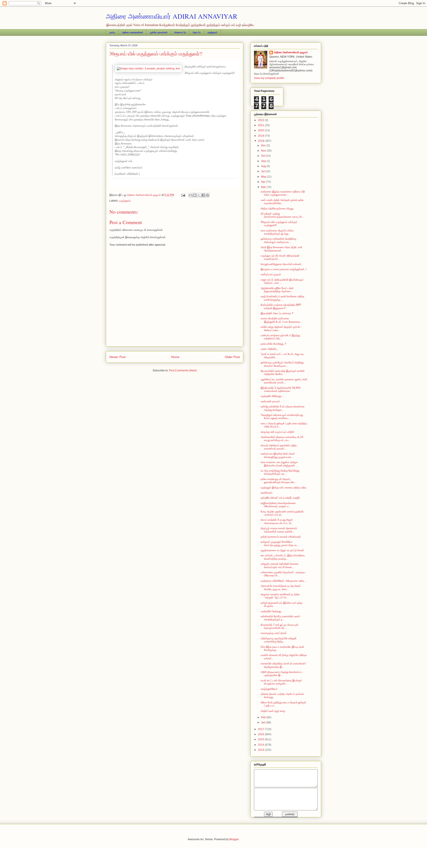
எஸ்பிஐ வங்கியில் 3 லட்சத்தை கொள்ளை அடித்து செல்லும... (283, 408)
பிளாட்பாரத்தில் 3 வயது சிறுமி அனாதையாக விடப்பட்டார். (277, 521)
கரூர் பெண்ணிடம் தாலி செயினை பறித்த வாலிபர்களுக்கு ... (282, 298)
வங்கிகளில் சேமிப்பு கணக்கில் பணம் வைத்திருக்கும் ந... (280, 618)
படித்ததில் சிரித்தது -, (272, 396)
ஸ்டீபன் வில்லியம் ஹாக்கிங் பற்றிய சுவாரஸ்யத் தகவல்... (279, 447)
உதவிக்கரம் (267, 492)
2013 (261, 749)
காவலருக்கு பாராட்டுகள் (274, 633)
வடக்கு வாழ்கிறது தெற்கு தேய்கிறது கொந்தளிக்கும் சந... (280, 472)
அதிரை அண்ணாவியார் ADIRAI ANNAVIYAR (171, 16)
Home (175, 357)
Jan (263, 722)
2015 (261, 739)
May (264, 176)
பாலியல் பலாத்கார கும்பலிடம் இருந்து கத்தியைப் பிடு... (280, 337)
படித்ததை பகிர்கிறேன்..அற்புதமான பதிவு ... (284, 580)
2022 (261, 120)
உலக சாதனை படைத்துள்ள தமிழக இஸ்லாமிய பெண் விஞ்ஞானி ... (279, 464)
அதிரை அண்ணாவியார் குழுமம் (291, 52)
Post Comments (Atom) (183, 370)
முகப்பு (112, 32)
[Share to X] (199, 195)
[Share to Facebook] (203, 195)
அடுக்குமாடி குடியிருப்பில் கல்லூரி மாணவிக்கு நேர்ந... (278, 640)
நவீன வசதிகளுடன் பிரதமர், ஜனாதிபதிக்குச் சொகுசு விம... (279, 481)
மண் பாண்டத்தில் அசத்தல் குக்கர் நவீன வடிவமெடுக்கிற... (282, 201)
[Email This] (190, 195)
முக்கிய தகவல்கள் (158, 32)
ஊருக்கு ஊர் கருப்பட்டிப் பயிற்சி (277, 431)
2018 (261, 140)
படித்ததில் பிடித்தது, (271, 611)
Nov (264, 150)
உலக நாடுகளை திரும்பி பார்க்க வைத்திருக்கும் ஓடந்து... (277, 232)
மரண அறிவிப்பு (269, 348)
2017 (261, 729)
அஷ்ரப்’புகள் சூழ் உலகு (273, 710)
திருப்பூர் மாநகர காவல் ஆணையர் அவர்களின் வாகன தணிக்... (279, 530)
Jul (263, 171)
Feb (263, 717)
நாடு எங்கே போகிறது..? (273, 343)
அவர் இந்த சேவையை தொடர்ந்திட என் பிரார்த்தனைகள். (281, 249)
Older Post (232, 357)
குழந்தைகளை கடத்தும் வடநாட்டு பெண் (282, 550)
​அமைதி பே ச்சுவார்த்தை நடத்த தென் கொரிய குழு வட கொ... (281, 587)
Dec (264, 145)
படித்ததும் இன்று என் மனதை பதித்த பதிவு (283, 487)
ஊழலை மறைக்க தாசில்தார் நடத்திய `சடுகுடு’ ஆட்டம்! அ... (280, 596)
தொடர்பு (197, 32)
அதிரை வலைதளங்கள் (132, 32)
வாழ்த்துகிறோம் (269, 688)
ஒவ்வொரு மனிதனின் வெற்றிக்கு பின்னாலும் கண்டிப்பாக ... (278, 240)
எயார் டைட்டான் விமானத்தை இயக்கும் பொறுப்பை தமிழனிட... (281, 682)
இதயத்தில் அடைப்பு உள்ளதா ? (277, 313)
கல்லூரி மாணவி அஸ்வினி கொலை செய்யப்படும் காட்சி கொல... (279, 565)
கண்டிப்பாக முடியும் (271, 274)
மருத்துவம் (212, 32)
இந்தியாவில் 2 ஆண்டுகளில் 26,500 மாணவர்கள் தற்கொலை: (280, 389)
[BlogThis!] (195, 195)
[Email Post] (183, 194)
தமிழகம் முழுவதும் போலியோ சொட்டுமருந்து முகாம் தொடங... (280, 543)
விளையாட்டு (180, 32)
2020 (261, 130)
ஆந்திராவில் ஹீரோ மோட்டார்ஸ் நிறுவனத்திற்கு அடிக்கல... (277, 290)
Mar (263, 187)
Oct (263, 155)
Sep (264, 161)
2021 (261, 125)
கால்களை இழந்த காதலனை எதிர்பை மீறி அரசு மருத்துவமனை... (283, 193)
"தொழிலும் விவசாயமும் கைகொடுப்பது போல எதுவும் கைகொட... (282, 416)
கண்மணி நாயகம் (270, 401)
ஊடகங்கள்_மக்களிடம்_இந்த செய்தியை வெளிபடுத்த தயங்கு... (283, 557)
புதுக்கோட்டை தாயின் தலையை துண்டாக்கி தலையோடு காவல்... (284, 381)
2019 (261, 135)
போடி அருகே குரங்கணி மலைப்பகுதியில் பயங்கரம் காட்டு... (282, 513)
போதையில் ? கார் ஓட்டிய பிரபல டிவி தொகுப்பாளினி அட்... (279, 626)
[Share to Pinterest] (207, 195)
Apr (263, 181)
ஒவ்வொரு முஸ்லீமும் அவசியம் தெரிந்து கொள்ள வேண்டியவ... (282, 364)
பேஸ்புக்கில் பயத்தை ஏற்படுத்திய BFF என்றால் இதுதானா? (281, 306)
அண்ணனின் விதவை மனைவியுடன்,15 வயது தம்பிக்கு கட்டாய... (282, 438)
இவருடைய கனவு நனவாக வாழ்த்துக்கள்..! (283, 269)
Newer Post (117, 357)
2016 (261, 734)
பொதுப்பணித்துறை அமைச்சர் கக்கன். (281, 264)
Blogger (234, 839)
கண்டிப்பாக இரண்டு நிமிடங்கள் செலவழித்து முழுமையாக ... (278, 455)
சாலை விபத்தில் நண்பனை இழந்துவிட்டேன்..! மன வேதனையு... (281, 320)
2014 (261, 744)
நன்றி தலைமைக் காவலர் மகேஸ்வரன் (281, 536)
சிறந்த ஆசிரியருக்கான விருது (277, 208)
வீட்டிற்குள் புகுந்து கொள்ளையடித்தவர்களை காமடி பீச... (282, 215)
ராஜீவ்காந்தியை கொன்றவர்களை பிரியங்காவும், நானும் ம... (278, 505)
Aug (264, 166)
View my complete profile (269, 78)
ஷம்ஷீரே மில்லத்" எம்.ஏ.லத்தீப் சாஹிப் (280, 497)
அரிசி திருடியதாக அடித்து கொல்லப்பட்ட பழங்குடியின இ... (282, 673)
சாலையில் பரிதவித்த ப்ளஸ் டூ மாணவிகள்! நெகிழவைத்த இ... (283, 665)
